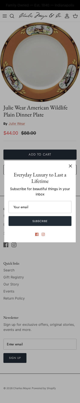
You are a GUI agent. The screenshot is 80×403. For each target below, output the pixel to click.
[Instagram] (43, 234)
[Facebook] (36, 234)
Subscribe (40, 221)
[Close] (70, 166)
